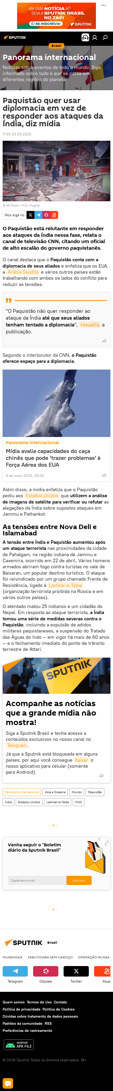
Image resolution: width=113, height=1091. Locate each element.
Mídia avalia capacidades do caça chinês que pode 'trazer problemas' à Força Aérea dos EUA (53, 458)
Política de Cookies (59, 1009)
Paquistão (95, 792)
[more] (104, 340)
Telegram (17, 745)
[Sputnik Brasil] (16, 39)
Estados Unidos (42, 495)
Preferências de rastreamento (27, 1030)
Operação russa (94, 957)
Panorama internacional (32, 442)
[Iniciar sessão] (94, 37)
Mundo (77, 792)
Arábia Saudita (23, 272)
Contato (60, 1002)
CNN (78, 802)
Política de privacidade (21, 1009)
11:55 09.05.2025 (17, 134)
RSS (48, 1023)
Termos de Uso (39, 1002)
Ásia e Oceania (55, 792)
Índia (8, 802)
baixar (81, 760)
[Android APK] (19, 1045)
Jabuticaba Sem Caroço (50, 957)
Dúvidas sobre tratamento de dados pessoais (40, 1016)
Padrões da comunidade (23, 1023)
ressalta (89, 324)
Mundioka (12, 957)
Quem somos (14, 1002)
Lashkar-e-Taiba (65, 585)
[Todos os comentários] (8, 1083)
